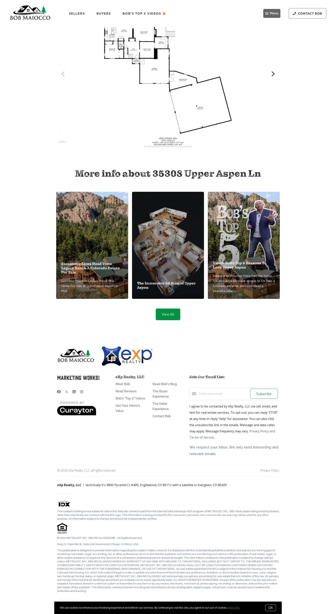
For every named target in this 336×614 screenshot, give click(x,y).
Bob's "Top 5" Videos (130, 398)
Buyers (103, 13)
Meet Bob (123, 384)
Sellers (77, 13)
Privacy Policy (269, 470)
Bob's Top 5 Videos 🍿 (144, 13)
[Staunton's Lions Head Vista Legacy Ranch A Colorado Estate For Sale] (92, 221)
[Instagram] (81, 391)
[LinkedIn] (74, 391)
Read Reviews (126, 391)
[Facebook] (59, 391)
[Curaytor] (76, 414)
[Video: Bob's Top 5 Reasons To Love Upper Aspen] (244, 220)
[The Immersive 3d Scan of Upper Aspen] (168, 230)
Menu (274, 13)
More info (234, 607)
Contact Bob (161, 416)
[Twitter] (66, 391)
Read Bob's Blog (164, 384)
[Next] (272, 74)
